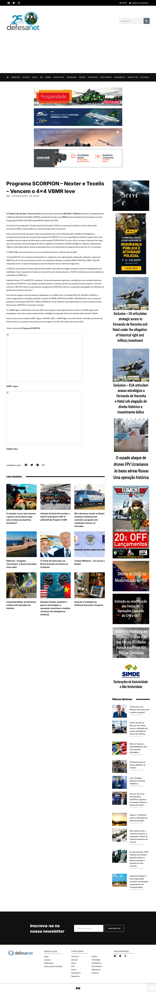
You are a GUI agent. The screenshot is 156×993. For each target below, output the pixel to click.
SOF (41, 77)
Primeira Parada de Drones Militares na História (138, 765)
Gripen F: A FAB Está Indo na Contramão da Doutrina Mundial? (138, 818)
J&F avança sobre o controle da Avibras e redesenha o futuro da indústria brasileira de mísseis (139, 836)
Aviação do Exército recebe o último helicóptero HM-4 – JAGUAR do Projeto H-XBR (55, 516)
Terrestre (15, 77)
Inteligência (106, 77)
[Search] (147, 21)
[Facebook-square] (9, 3)
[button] (26, 465)
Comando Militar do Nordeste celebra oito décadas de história (21, 605)
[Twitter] (14, 3)
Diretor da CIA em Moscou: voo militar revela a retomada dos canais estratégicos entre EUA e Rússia (139, 728)
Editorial (145, 77)
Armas (48, 77)
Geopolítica (59, 77)
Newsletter (133, 77)
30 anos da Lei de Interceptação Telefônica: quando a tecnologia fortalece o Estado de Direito (138, 799)
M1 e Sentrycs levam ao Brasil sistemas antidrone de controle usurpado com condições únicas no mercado (89, 519)
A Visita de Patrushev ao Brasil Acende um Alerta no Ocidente (54, 564)
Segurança (72, 77)
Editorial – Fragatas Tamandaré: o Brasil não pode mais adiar (21, 564)
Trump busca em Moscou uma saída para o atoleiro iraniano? (139, 709)
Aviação (26, 77)
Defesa (82, 77)
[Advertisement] (78, 49)
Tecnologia (93, 77)
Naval (35, 77)
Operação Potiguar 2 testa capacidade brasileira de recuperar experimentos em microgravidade (139, 881)
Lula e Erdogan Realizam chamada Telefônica (137, 781)
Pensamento (119, 77)
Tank (30, 196)
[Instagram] (19, 3)
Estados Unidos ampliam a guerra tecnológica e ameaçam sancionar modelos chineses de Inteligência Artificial (55, 608)
